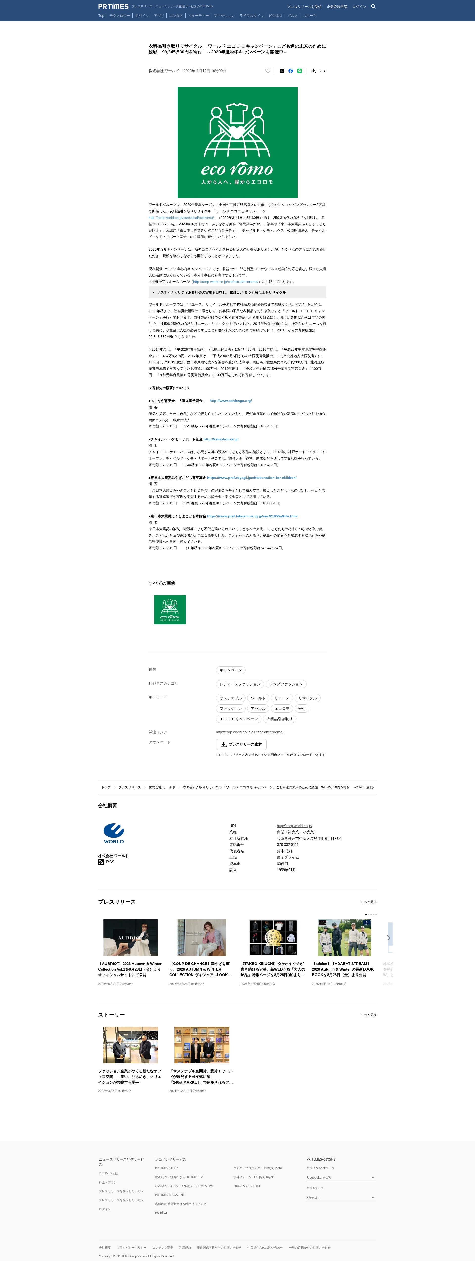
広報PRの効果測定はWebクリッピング (180, 1204)
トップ (106, 787)
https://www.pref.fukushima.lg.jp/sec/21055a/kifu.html (252, 516)
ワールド (258, 698)
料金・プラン (108, 1182)
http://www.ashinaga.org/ (231, 401)
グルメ (292, 15)
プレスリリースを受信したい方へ (121, 1191)
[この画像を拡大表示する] (170, 609)
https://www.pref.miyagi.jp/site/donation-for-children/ (252, 478)
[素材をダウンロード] (313, 71)
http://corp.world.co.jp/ (294, 826)
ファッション (224, 15)
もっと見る (369, 902)
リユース (282, 698)
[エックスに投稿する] (282, 71)
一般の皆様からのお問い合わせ (310, 1247)
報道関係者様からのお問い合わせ (219, 1247)
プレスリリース (130, 787)
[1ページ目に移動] (366, 914)
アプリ (159, 15)
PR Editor (161, 1213)
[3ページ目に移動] (371, 914)
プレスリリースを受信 (304, 6)
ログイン (359, 6)
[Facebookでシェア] (291, 71)
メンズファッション (286, 684)
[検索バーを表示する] (373, 6)
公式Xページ (315, 1188)
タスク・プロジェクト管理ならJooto (257, 1168)
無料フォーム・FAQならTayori (253, 1177)
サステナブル (231, 698)
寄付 (302, 708)
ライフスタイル (251, 15)
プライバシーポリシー (131, 1247)
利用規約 (185, 1247)
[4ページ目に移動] (373, 914)
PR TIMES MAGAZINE (170, 1195)
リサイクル (307, 698)
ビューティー (198, 15)
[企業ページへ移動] (113, 834)
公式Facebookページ (320, 1168)
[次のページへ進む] (390, 938)
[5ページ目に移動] (376, 914)
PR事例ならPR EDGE (247, 1186)
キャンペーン (231, 670)
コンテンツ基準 (162, 1247)
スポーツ (310, 15)
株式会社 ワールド (162, 787)
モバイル (142, 15)
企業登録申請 (337, 6)
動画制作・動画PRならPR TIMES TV (179, 1177)
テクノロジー (119, 15)
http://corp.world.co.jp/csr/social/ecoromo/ (181, 218)
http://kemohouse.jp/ (221, 439)
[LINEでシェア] (300, 71)
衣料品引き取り (280, 719)
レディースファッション (240, 684)
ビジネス (276, 15)
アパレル (258, 708)
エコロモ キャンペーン (239, 719)
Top (101, 15)
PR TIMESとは (108, 1173)
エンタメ (176, 15)
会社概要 (105, 1247)
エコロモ (282, 708)
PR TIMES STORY (166, 1168)
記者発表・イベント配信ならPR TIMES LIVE (184, 1186)
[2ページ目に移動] (368, 914)
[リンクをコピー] (322, 71)
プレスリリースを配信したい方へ (121, 1200)
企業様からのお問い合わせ (265, 1247)
